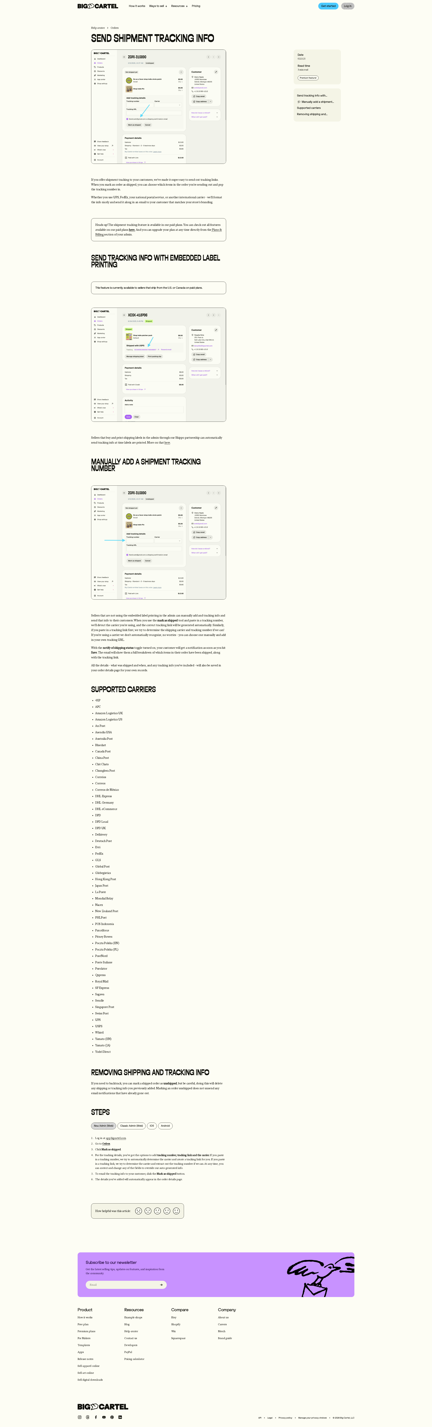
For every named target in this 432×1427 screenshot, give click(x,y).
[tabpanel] (158, 1163)
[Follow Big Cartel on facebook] (96, 1417)
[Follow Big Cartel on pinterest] (112, 1417)
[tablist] (158, 1126)
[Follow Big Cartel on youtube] (104, 1417)
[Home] (98, 6)
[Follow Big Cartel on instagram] (80, 1417)
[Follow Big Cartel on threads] (88, 1417)
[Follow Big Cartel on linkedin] (120, 1417)
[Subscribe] (161, 1285)
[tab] (103, 1126)
